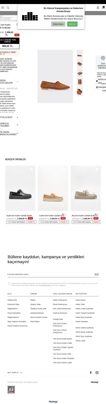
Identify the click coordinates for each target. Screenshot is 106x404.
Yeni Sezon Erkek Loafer (62, 363)
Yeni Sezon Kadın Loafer (62, 343)
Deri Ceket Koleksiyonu (62, 309)
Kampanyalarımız (37, 313)
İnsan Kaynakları (14, 313)
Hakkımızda (12, 300)
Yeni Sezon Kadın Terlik (62, 354)
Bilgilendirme (12, 309)
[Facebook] (91, 372)
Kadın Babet (80, 300)
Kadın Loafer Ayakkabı (84, 309)
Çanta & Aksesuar (60, 313)
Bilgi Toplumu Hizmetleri (17, 322)
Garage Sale (58, 319)
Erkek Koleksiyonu (60, 304)
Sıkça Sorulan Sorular (38, 317)
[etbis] (11, 390)
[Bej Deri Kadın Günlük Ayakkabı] (86, 188)
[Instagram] (97, 372)
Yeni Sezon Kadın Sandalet (63, 358)
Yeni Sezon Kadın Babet (62, 339)
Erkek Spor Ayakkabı (84, 336)
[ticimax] (94, 382)
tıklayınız (62, 285)
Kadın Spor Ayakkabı (84, 317)
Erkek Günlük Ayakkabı (85, 328)
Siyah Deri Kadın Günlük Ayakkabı (20, 216)
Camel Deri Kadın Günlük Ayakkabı (53, 216)
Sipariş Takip (35, 304)
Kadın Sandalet (82, 322)
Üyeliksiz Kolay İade (38, 309)
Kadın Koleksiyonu (60, 300)
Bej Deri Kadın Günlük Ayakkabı (85, 216)
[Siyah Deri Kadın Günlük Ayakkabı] (20, 188)
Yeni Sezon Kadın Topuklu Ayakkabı (63, 348)
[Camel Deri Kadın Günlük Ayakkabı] (53, 188)
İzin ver (72, 24)
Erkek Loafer (80, 341)
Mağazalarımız (13, 317)
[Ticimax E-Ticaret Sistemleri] (53, 402)
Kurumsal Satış (13, 304)
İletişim (33, 300)
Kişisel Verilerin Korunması (18, 326)
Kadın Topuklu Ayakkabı (85, 313)
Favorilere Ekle (31, 169)
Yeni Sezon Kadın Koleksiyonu (60, 325)
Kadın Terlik (80, 304)
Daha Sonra (58, 24)
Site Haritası (35, 322)
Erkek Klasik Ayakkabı (84, 332)
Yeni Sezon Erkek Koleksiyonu (59, 331)
